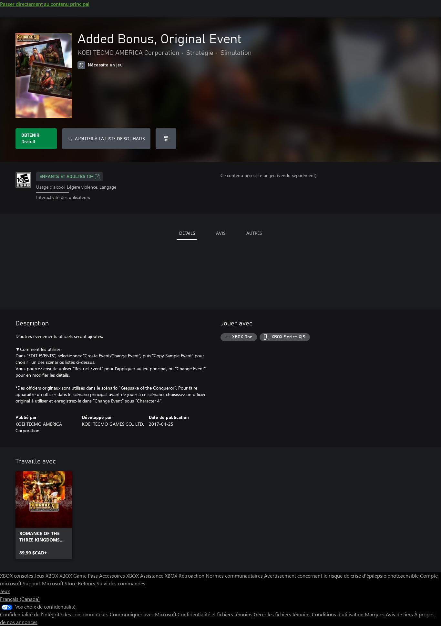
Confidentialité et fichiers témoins (215, 614)
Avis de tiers (399, 614)
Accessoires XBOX (119, 575)
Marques (375, 614)
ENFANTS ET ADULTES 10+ (66, 176)
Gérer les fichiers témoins (282, 614)
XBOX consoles (16, 575)
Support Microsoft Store (50, 583)
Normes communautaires (234, 575)
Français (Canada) (20, 598)
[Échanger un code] (166, 138)
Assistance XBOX (159, 575)
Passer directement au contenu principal (44, 3)
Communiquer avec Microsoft (143, 614)
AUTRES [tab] (254, 233)
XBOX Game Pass (78, 575)
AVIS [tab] (220, 233)
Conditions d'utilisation (338, 614)
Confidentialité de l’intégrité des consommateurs (54, 614)
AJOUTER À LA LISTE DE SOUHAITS (110, 138)
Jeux (5, 591)
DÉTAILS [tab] (187, 233)
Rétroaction (191, 575)
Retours (86, 583)
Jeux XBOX (47, 575)
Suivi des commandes (121, 583)
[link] (43, 515)
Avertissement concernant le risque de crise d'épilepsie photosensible (341, 575)
